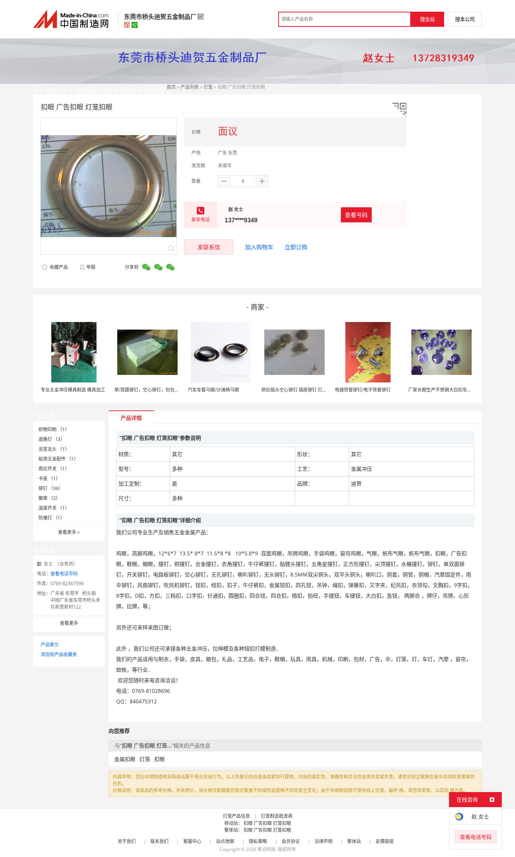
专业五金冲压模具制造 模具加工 (73, 390)
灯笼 (208, 87)
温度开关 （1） (53, 508)
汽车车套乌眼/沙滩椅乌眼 (213, 390)
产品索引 (50, 644)
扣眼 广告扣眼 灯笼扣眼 (267, 823)
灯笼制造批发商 (277, 816)
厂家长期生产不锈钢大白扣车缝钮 (442, 390)
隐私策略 (258, 841)
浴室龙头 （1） (53, 449)
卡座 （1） (49, 478)
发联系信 (209, 247)
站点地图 (225, 841)
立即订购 (296, 247)
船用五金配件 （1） (58, 459)
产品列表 (190, 87)
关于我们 (127, 841)
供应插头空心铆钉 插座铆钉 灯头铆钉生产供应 (307, 390)
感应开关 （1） (53, 468)
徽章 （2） (49, 498)
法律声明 (323, 841)
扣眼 (159, 759)
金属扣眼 (124, 759)
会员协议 (291, 841)
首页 (171, 87)
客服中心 (192, 841)
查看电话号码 (64, 573)
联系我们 (159, 841)
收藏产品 (58, 267)
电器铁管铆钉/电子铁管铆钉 (363, 390)
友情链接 (385, 841)
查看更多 (69, 532)
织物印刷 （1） (53, 429)
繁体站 (354, 841)
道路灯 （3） (51, 439)
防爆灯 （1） (51, 518)
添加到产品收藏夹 (59, 654)
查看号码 (356, 215)
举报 (90, 267)
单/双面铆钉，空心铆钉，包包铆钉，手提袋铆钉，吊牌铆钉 (173, 390)
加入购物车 (259, 247)
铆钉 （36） (50, 488)
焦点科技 (267, 849)
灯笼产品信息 (236, 816)
